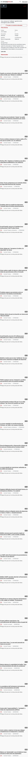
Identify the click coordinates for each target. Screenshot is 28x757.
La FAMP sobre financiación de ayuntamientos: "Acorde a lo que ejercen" (13, 555)
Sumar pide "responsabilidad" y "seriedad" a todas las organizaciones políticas (12, 708)
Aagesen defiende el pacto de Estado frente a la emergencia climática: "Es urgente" (13, 490)
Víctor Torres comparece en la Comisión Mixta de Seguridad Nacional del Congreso (13, 183)
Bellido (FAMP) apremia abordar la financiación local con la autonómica (13, 577)
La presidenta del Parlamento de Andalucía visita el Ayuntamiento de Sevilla (12, 687)
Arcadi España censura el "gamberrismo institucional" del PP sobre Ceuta (11, 227)
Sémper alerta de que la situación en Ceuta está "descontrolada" (14, 314)
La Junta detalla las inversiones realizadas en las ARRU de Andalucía (13, 468)
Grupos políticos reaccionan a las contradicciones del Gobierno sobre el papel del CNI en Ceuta (13, 621)
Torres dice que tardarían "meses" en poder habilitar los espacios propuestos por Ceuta (12, 117)
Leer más (3, 51)
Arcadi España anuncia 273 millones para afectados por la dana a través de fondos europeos (12, 336)
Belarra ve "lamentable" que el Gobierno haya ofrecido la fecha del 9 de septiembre (13, 752)
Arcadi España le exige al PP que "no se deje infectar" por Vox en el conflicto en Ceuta (12, 402)
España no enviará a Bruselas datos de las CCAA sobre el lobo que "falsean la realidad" (14, 74)
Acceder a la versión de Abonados (14, 25)
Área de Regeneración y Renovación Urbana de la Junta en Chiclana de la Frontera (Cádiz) (13, 446)
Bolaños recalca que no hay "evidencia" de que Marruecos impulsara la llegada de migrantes (13, 358)
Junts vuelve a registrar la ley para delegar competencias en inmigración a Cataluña (12, 730)
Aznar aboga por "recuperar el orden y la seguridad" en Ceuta (12, 249)
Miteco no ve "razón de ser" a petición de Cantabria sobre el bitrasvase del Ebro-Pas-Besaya (12, 96)
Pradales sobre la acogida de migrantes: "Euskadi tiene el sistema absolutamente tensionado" (12, 205)
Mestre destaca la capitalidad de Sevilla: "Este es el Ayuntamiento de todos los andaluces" (13, 665)
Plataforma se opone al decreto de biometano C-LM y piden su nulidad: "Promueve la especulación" (13, 599)
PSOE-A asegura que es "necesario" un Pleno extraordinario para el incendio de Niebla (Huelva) (13, 380)
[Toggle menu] (1, 2)
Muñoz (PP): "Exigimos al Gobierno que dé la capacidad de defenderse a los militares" (12, 161)
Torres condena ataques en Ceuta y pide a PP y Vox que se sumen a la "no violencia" (13, 139)
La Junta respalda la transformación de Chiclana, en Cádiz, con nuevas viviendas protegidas (12, 424)
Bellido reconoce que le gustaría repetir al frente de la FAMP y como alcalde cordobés (12, 533)
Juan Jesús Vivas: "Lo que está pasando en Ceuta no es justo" (12, 643)
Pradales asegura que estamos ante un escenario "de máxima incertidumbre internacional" (11, 293)
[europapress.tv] (8, 2)
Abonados (24, 2)
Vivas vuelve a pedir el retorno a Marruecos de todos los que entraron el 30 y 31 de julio (13, 271)
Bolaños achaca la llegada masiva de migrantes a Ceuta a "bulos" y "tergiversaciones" (13, 511)
